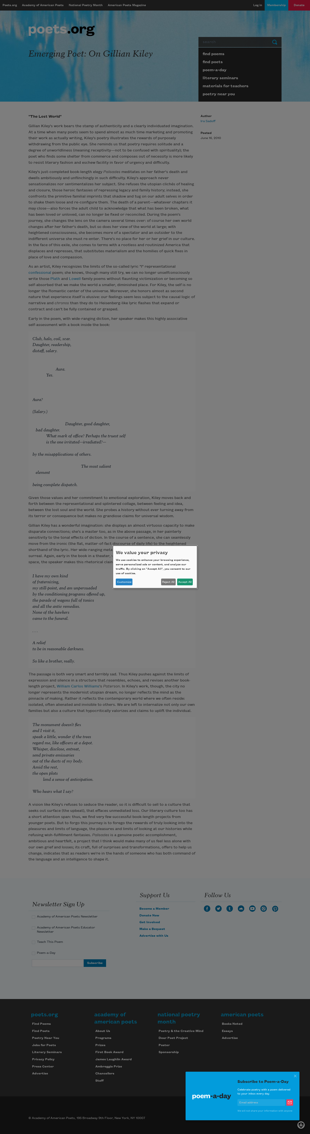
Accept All (184, 582)
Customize (124, 582)
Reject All (168, 582)
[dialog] (155, 567)
